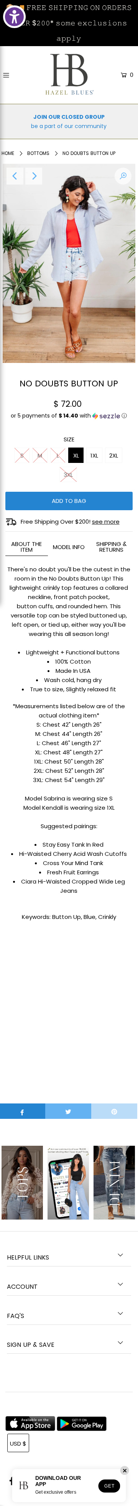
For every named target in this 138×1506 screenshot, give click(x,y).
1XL (94, 455)
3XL (68, 475)
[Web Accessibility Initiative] (14, 16)
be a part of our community (69, 126)
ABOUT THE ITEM (26, 547)
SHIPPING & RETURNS (111, 547)
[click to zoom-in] (123, 176)
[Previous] (15, 176)
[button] (69, 419)
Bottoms (38, 153)
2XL (113, 455)
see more (106, 522)
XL (76, 455)
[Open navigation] (14, 75)
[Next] (33, 176)
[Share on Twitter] (68, 1111)
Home (8, 153)
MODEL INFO (69, 547)
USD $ (18, 1443)
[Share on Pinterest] (114, 1111)
